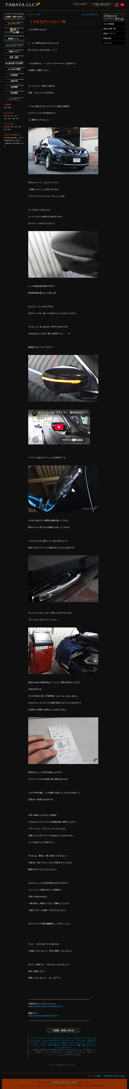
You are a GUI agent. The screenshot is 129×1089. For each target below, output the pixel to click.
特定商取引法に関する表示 (114, 1076)
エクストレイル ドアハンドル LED (76, 1040)
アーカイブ (107, 43)
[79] (63, 763)
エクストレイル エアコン (62, 1038)
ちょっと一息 (35, 14)
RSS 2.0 (56, 1052)
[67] (63, 673)
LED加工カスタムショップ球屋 (64, 1082)
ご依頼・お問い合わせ (101, 5)
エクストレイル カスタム (83, 1038)
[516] (63, 601)
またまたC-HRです (89, 14)
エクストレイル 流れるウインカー (61, 1043)
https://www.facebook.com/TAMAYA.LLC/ (45, 1006)
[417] (63, 511)
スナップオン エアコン (84, 1043)
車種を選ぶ (107, 38)
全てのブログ (70, 1050)
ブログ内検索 (108, 24)
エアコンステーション (43, 1038)
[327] (63, 401)
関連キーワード (109, 33)
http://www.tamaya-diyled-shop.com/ (43, 1016)
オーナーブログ (80, 5)
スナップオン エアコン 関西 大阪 (71, 1045)
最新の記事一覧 (109, 29)
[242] (63, 277)
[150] (63, 173)
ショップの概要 (94, 1076)
